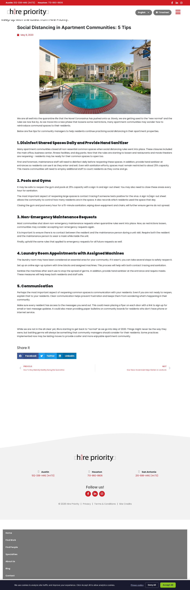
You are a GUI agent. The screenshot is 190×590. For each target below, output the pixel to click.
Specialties (11, 554)
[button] (28, 356)
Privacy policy (137, 585)
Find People (12, 547)
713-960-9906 (95, 475)
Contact (10, 575)
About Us (10, 561)
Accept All (168, 585)
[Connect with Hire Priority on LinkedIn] (176, 2)
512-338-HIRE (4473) (43, 475)
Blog (8, 568)
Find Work (11, 540)
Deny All (152, 585)
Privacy (87, 503)
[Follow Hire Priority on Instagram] (181, 2)
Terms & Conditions (105, 503)
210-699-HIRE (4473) (146, 475)
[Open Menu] (178, 12)
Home (9, 533)
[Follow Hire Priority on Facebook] (172, 2)
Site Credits (125, 503)
